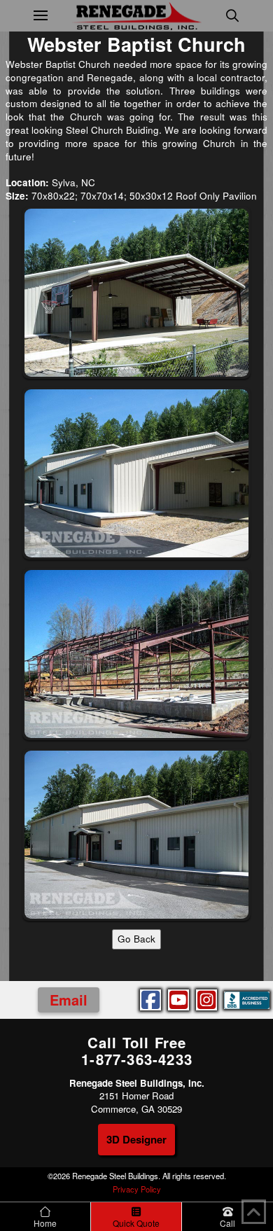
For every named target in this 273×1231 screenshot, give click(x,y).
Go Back (136, 938)
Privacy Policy (137, 1189)
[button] (40, 15)
